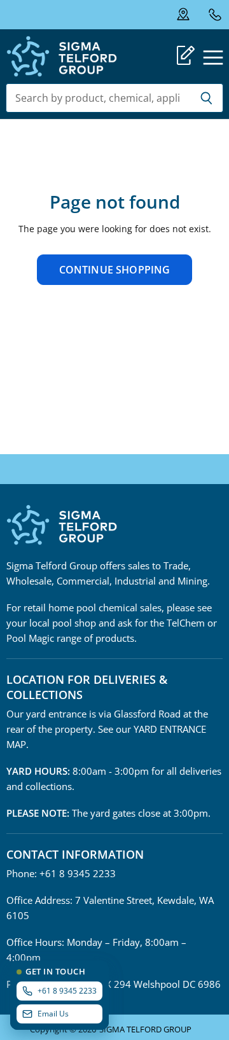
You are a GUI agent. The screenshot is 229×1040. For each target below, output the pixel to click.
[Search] (206, 98)
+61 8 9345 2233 (215, 14)
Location (191, 14)
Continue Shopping (114, 270)
